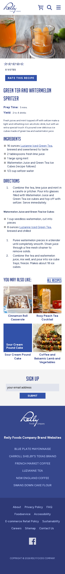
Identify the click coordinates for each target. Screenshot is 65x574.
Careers (16, 528)
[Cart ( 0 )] (41, 8)
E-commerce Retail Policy (22, 521)
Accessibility (42, 514)
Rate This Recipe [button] (21, 78)
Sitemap (30, 528)
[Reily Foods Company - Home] (12, 8)
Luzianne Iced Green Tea (36, 145)
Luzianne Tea (32, 470)
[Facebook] (32, 541)
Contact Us (46, 528)
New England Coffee (32, 478)
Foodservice (22, 514)
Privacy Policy (33, 507)
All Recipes (54, 280)
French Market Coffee (32, 463)
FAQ (49, 507)
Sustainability (51, 521)
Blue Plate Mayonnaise (32, 449)
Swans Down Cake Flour (33, 485)
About (17, 507)
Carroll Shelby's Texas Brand (32, 456)
